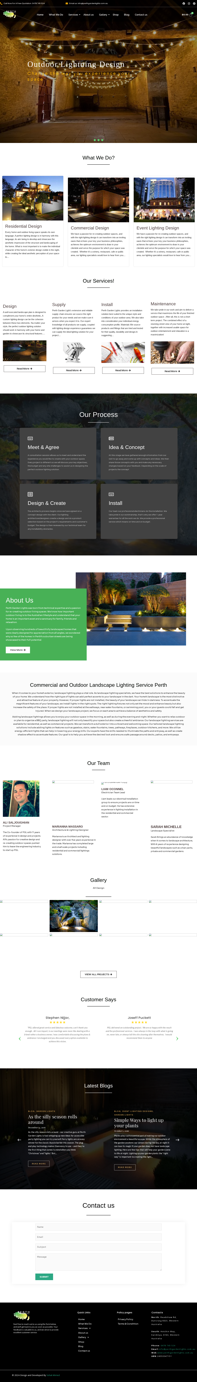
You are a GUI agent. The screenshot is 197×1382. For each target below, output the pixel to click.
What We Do (56, 14)
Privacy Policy (125, 1319)
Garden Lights (45, 1111)
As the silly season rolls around (52, 1119)
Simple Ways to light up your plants (139, 1122)
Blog (126, 14)
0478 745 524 (168, 1345)
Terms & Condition (128, 1323)
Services (73, 14)
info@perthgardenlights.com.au (177, 1349)
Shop (116, 14)
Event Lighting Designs (138, 1111)
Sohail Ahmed (53, 1375)
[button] (95, 140)
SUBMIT (44, 1276)
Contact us (141, 14)
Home (40, 14)
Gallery (103, 14)
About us (89, 14)
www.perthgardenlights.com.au (175, 1352)
